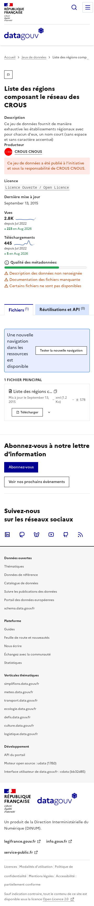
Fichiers (19, 310)
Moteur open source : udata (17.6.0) (30, 763)
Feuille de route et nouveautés (26, 637)
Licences (10, 866)
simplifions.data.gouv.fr (21, 683)
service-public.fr (18, 852)
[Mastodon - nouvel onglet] (22, 534)
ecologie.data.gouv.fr (20, 709)
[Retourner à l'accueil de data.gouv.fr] (24, 34)
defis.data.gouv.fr (17, 717)
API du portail (14, 755)
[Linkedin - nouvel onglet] (7, 534)
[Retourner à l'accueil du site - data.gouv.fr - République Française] (57, 801)
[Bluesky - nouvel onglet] (36, 534)
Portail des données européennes (29, 600)
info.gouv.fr (56, 841)
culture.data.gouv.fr (19, 725)
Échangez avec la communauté (27, 654)
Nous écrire (13, 646)
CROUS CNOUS (28, 151)
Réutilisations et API (62, 309)
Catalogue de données (21, 583)
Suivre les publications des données (30, 591)
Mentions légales (41, 876)
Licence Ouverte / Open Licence (37, 187)
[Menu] (88, 7)
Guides (9, 629)
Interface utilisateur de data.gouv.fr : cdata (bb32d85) (44, 771)
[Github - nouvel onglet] (66, 534)
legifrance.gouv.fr (20, 841)
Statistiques (13, 662)
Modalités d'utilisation (35, 866)
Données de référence (21, 574)
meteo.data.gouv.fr (18, 692)
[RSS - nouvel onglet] (80, 534)
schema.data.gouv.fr (19, 608)
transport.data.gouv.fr (21, 700)
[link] (27, 412)
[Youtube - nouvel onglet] (51, 534)
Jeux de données (34, 57)
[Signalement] (8, 74)
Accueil (9, 57)
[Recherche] (74, 7)
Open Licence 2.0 (56, 899)
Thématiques (14, 566)
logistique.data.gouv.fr (21, 734)
